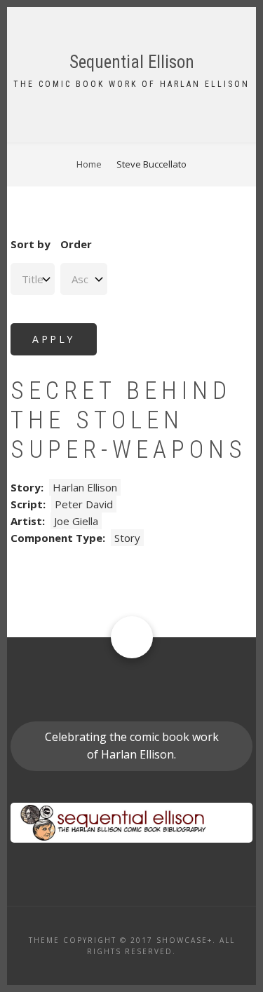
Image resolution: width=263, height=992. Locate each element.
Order (76, 244)
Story (127, 538)
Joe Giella (76, 521)
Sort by (30, 244)
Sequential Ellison (131, 62)
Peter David (84, 504)
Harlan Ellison (85, 487)
